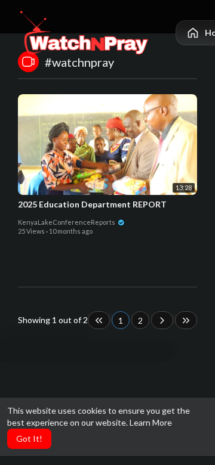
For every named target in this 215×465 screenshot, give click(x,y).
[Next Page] (162, 320)
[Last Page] (186, 320)
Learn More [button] (151, 422)
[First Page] (99, 320)
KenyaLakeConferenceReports (67, 222)
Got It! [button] (29, 438)
